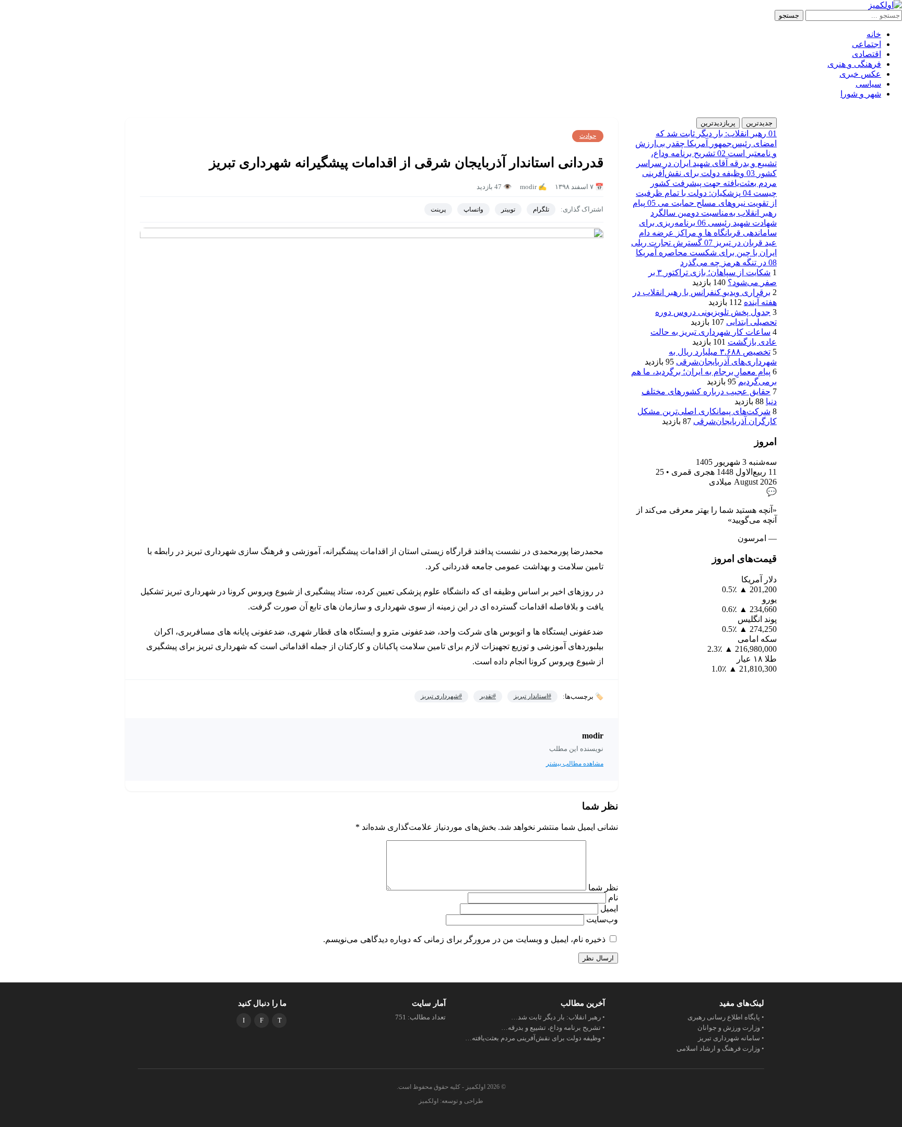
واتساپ (473, 209)
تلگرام (541, 209)
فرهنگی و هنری (854, 64)
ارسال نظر (598, 958)
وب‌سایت (602, 919)
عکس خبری (860, 73)
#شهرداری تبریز (441, 696)
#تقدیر (488, 696)
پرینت (438, 209)
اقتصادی (866, 54)
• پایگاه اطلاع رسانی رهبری (725, 1017)
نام (612, 897)
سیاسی (868, 83)
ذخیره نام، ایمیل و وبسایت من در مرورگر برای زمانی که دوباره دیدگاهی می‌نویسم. (464, 939)
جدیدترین (759, 123)
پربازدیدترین (718, 123)
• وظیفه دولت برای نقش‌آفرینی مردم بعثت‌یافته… (535, 1038)
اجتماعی (866, 44)
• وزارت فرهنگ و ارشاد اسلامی (720, 1048)
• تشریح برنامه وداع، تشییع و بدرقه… (553, 1027)
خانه (874, 34)
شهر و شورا (860, 93)
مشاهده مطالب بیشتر (574, 763)
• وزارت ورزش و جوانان (730, 1027)
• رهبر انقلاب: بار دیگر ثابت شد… (558, 1017)
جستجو (789, 15)
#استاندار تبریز (532, 696)
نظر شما (602, 887)
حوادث (587, 135)
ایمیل (608, 908)
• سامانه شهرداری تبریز (731, 1038)
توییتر (508, 209)
